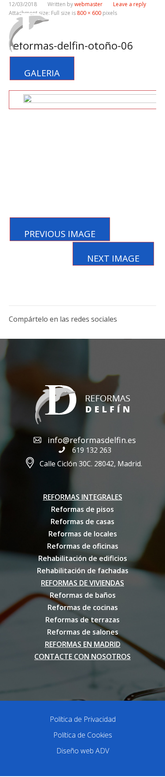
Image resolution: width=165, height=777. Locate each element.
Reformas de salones (82, 632)
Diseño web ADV (82, 751)
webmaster (88, 4)
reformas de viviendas (82, 583)
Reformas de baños (83, 595)
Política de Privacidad (83, 719)
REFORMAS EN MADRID (83, 644)
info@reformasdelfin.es (92, 440)
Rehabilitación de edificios (82, 558)
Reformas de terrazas (82, 619)
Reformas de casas (82, 521)
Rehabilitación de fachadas (82, 570)
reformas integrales (82, 497)
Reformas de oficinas (82, 546)
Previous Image (59, 234)
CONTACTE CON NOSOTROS (82, 656)
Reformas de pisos (82, 509)
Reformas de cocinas (83, 607)
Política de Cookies (82, 735)
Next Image (113, 258)
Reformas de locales (82, 534)
